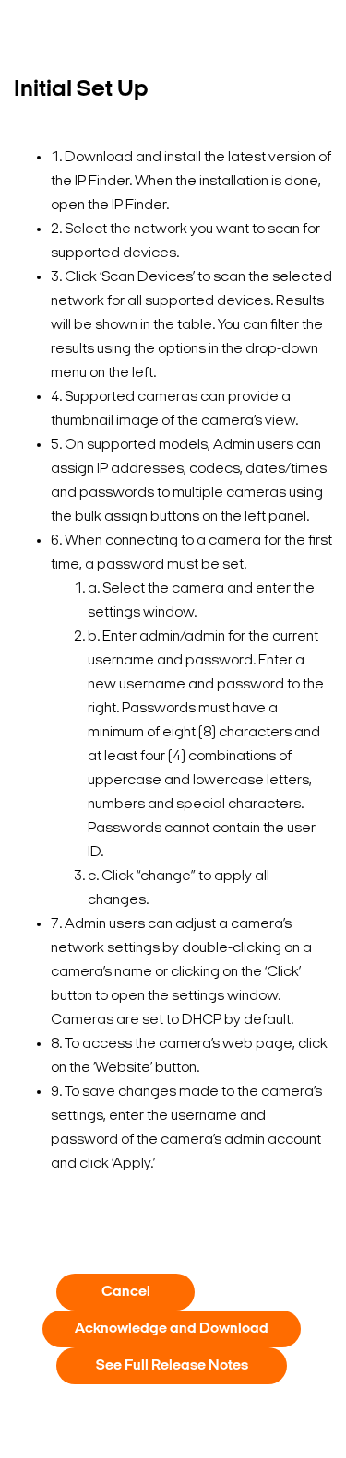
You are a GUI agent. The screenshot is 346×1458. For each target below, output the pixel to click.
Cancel (125, 1292)
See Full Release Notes (172, 1365)
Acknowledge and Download (171, 1329)
